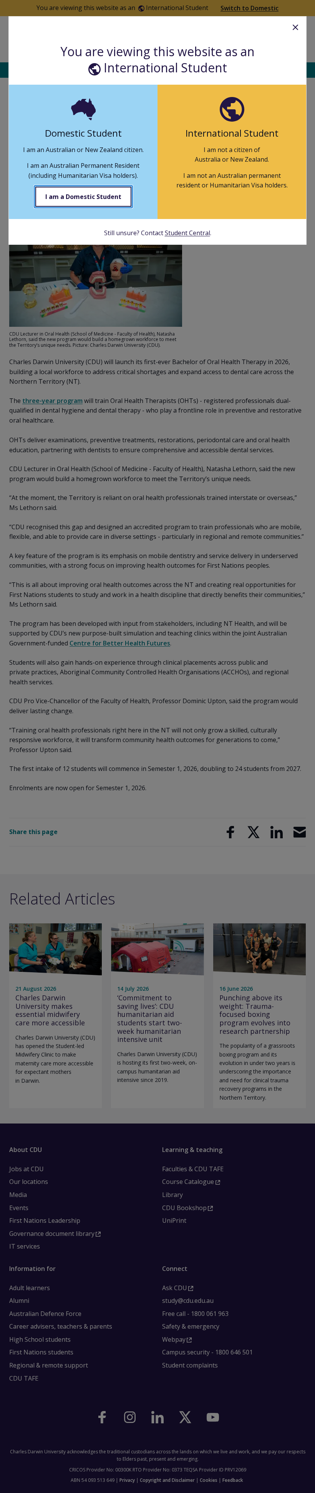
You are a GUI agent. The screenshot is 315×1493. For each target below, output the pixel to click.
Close (295, 27)
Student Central (187, 233)
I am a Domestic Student (83, 196)
